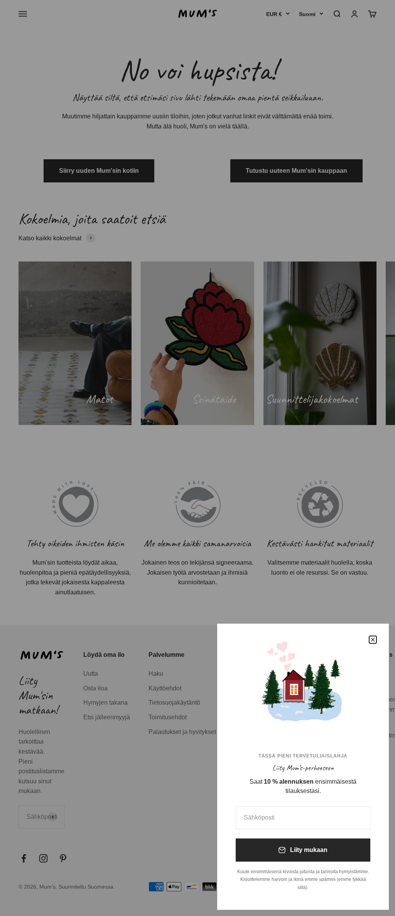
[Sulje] (372, 639)
